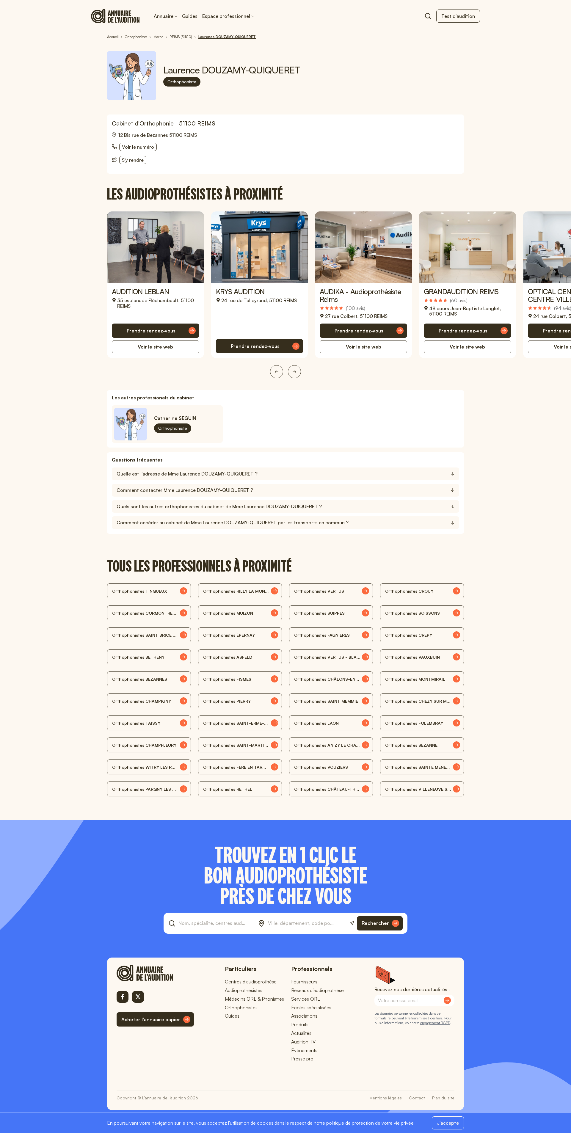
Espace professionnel (226, 16)
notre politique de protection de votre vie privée (364, 1123)
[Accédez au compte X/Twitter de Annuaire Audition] (138, 997)
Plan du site (443, 1097)
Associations (304, 1016)
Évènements (304, 1050)
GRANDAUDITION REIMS (461, 291)
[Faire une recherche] (428, 16)
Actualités (301, 1033)
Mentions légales (385, 1097)
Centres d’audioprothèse (251, 982)
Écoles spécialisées (311, 1007)
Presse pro (302, 1059)
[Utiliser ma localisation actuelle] (351, 923)
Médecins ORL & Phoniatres (254, 999)
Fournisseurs (304, 982)
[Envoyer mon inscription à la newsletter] (447, 1000)
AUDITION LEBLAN (140, 291)
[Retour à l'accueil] (155, 973)
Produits (299, 1024)
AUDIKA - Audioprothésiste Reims (360, 295)
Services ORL (305, 999)
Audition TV (303, 1042)
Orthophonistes (241, 1007)
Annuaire (163, 16)
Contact (417, 1097)
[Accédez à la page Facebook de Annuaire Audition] (122, 997)
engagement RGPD (435, 1023)
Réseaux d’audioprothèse (317, 990)
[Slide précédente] (276, 371)
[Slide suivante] (294, 371)
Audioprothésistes (243, 990)
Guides (189, 16)
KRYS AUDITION (240, 291)
